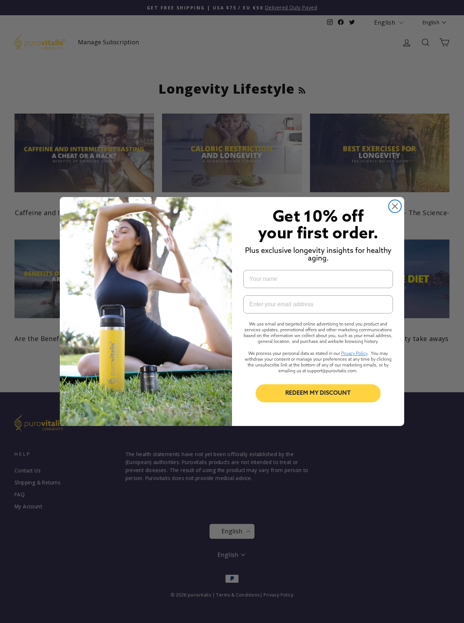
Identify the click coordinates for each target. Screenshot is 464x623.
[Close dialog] (395, 206)
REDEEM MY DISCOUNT (318, 393)
